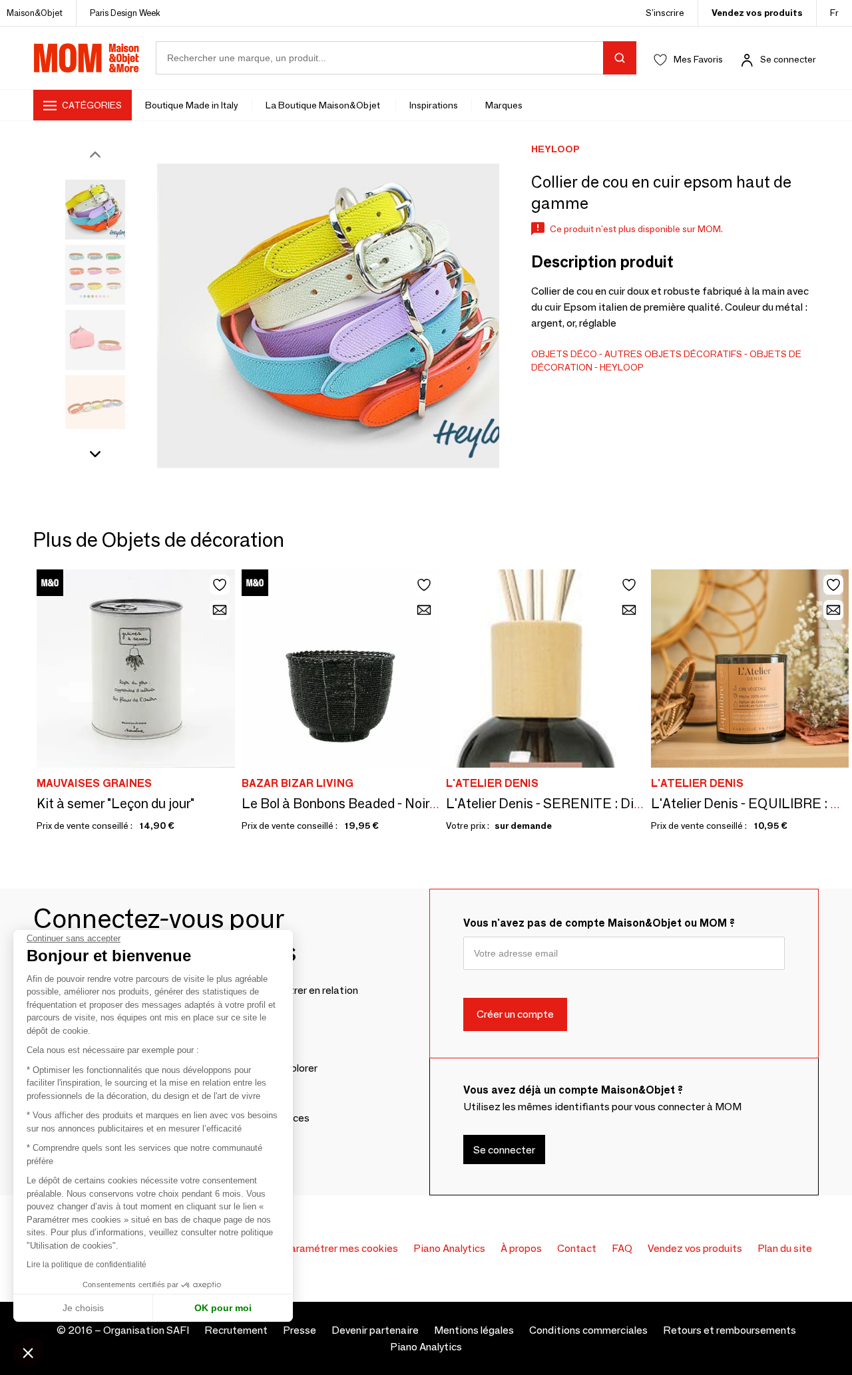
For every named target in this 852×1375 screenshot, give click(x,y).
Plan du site (784, 1248)
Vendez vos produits (757, 13)
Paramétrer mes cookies (340, 1248)
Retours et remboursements (729, 1330)
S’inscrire (665, 13)
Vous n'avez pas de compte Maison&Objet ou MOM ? (599, 923)
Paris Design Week (125, 12)
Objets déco (564, 354)
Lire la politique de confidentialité (86, 1264)
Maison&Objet (35, 12)
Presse (299, 1330)
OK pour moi (223, 1307)
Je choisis (83, 1307)
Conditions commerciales (588, 1330)
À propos (521, 1248)
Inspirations (433, 105)
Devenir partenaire (375, 1330)
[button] (28, 1352)
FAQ (622, 1248)
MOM (86, 58)
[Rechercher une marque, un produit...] (619, 58)
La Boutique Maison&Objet (324, 105)
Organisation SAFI (146, 1330)
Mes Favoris (698, 59)
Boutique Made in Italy (191, 105)
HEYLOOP (622, 367)
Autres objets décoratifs (673, 354)
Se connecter (788, 59)
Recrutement (236, 1330)
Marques (504, 105)
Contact (576, 1248)
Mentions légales (474, 1330)
